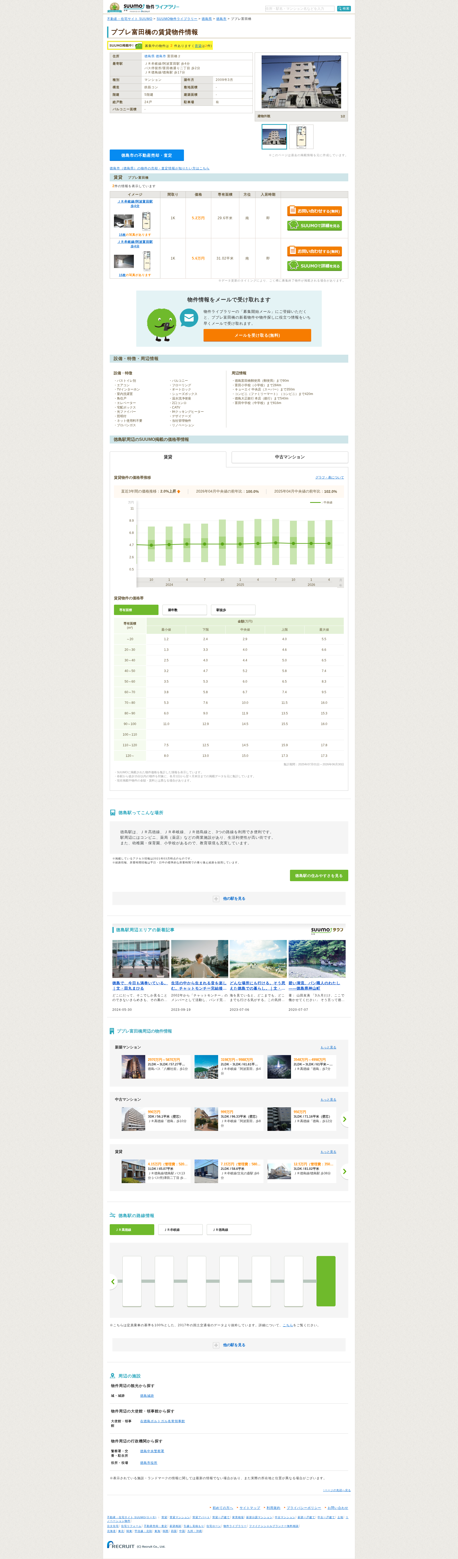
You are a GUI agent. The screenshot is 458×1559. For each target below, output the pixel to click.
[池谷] (196, 1281)
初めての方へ (223, 1508)
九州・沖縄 (194, 1531)
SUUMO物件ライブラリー (177, 19)
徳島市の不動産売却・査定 (146, 155)
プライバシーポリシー (304, 1508)
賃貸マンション (180, 1517)
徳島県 (207, 19)
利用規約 (273, 1508)
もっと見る (328, 1047)
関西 (166, 1531)
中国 (182, 1531)
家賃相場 (238, 1517)
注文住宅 (113, 1526)
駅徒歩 (221, 610)
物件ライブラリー (235, 1526)
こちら (288, 1325)
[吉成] (261, 1281)
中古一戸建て (326, 1517)
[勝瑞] (229, 1281)
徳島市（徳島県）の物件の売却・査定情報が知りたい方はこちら (160, 168)
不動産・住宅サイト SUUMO (129, 19)
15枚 (122, 234)
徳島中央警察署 (152, 1451)
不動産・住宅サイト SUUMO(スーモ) (131, 1517)
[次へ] (344, 1119)
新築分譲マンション (259, 1517)
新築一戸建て (306, 1517)
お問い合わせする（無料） (314, 211)
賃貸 (198, 46)
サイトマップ (250, 1508)
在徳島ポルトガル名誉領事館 (162, 1421)
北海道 (111, 1531)
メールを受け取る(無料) (257, 335)
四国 (174, 1531)
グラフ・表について (329, 477)
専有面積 (125, 610)
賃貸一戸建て (221, 1517)
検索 (346, 8)
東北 (121, 1531)
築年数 (173, 610)
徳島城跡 (147, 1396)
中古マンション (285, 1517)
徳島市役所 (148, 1463)
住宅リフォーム (131, 1526)
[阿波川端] (132, 1281)
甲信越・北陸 (143, 1531)
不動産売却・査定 (155, 1526)
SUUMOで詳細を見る (314, 225)
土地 (340, 1517)
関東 (129, 1531)
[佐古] (293, 1281)
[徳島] (326, 1281)
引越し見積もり (194, 1526)
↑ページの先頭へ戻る (337, 1490)
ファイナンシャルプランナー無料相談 (274, 1526)
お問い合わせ (338, 1508)
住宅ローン (213, 1526)
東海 (157, 1531)
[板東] (164, 1281)
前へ (114, 1281)
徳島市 (221, 19)
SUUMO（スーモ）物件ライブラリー (143, 7)
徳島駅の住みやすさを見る (319, 875)
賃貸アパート (201, 1517)
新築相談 (175, 1526)
